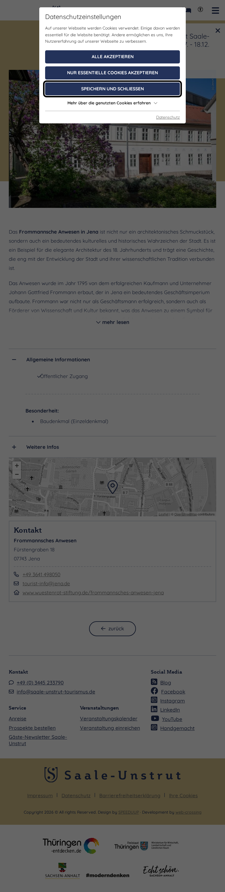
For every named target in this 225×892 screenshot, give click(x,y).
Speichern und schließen (112, 89)
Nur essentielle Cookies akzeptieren (112, 72)
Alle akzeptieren (113, 56)
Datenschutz (168, 117)
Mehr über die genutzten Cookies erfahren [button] (109, 103)
